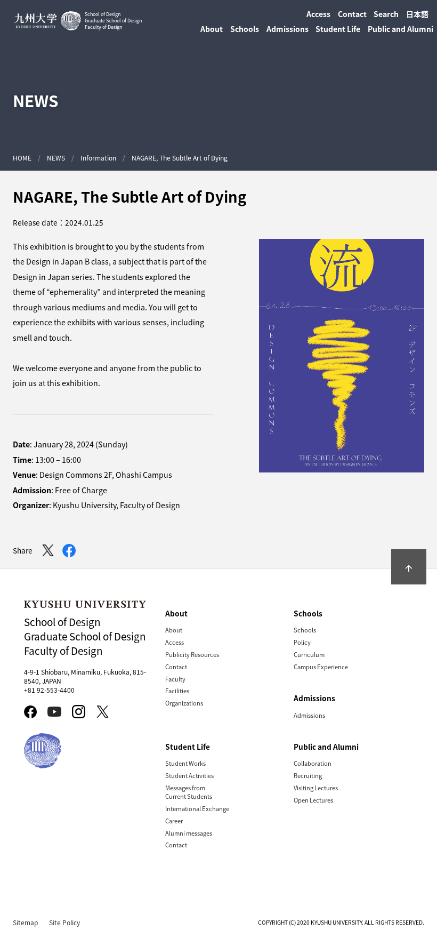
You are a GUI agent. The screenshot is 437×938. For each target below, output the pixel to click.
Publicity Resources (192, 654)
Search (386, 14)
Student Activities (189, 775)
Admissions (309, 715)
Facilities (177, 690)
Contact (352, 14)
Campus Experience (321, 666)
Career (174, 820)
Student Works (185, 763)
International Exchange (197, 808)
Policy (302, 642)
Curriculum (309, 654)
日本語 (417, 14)
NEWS (56, 157)
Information (98, 157)
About (173, 630)
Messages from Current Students (188, 791)
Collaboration (312, 763)
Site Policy (64, 922)
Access (318, 14)
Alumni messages (188, 833)
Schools (305, 630)
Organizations (184, 703)
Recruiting (308, 775)
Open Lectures (313, 800)
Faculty (175, 679)
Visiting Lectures (316, 787)
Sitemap (25, 922)
